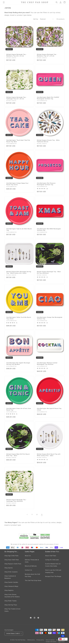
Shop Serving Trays (10, 605)
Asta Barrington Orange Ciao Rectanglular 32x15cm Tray (49, 318)
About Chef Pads (50, 555)
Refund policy (31, 639)
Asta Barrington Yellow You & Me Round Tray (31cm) (18, 318)
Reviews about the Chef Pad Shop (32, 575)
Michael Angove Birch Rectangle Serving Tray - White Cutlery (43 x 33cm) (18, 272)
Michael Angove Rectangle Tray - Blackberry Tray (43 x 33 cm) (16, 55)
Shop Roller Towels (10, 600)
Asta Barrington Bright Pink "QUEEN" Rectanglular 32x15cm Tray (48, 97)
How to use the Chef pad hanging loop (53, 571)
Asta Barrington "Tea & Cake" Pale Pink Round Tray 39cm (18, 140)
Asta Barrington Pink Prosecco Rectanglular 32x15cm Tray (46, 183)
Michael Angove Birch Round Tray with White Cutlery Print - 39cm (48, 454)
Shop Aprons (8, 568)
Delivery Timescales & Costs (32, 561)
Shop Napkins (8, 590)
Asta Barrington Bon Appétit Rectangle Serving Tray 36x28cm (18, 363)
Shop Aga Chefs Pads (11, 555)
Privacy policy (40, 639)
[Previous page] (27, 515)
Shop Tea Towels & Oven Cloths (12, 610)
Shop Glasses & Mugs (11, 586)
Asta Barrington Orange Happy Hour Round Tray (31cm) (17, 183)
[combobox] (63, 639)
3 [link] (41, 514)
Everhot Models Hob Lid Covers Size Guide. (52, 565)
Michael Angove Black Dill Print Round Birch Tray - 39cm (17, 454)
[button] (4, 2)
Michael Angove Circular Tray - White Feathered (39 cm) (48, 140)
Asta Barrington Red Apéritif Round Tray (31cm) (49, 409)
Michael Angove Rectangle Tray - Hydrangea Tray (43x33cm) (16, 500)
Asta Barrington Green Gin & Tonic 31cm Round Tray (18, 409)
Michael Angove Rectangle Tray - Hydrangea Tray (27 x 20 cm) (16, 97)
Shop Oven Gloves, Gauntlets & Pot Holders (12, 595)
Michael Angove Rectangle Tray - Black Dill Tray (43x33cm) (49, 272)
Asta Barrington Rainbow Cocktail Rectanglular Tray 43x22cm (47, 363)
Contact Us (28, 570)
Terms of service (50, 639)
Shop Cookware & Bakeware (10, 577)
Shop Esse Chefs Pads (11, 559)
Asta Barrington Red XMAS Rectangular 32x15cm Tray (49, 229)
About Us (28, 555)
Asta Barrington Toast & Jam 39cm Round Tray (19, 229)
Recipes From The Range (53, 576)
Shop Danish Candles (11, 582)
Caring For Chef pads (52, 559)
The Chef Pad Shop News (33, 580)
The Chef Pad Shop (20, 639)
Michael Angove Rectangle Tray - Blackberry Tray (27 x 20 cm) (47, 55)
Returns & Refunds (31, 566)
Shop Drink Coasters (11, 572)
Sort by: (35, 19)
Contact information (51, 641)
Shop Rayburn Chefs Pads (12, 563)
